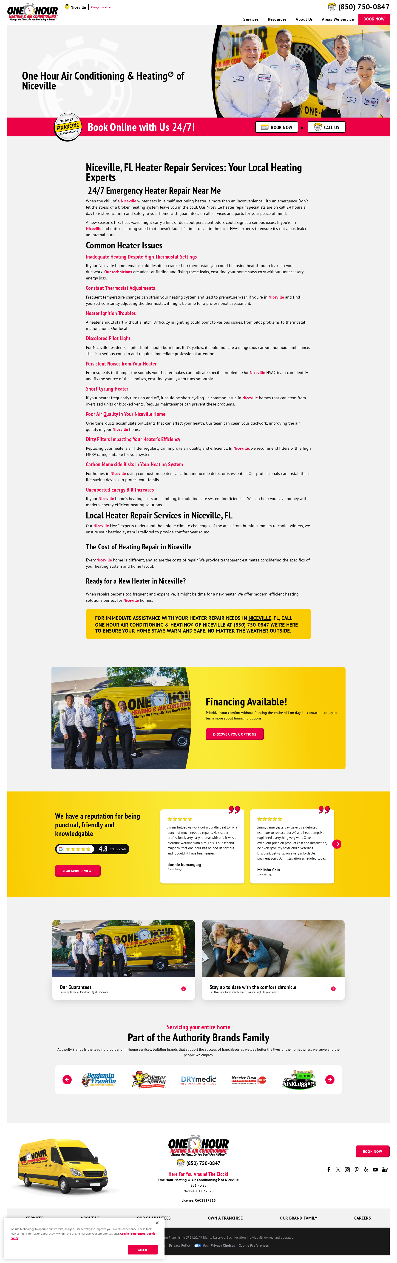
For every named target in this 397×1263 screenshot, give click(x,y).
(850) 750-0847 (364, 7)
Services (251, 19)
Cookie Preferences (132, 1234)
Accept (142, 1250)
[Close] (157, 1223)
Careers (362, 1218)
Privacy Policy (180, 1245)
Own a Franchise (225, 1218)
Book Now (374, 19)
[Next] (336, 844)
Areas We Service (338, 19)
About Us (304, 19)
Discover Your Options (234, 734)
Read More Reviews (77, 871)
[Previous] (67, 1079)
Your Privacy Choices (218, 1245)
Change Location (101, 7)
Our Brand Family (298, 1218)
